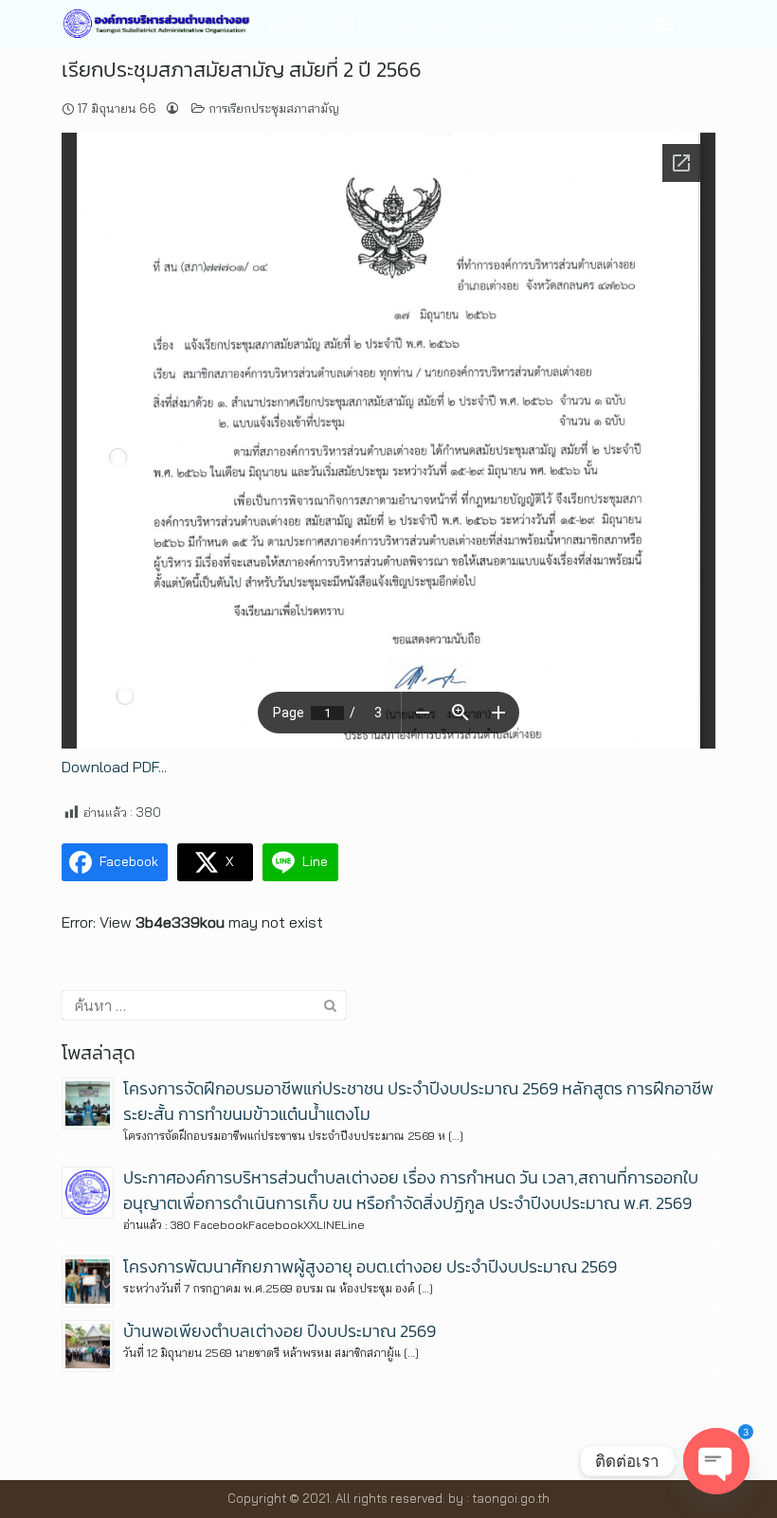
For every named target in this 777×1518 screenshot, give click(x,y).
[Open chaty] (716, 1461)
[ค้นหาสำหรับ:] (204, 1005)
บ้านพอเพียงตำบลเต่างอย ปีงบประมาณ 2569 (279, 1331)
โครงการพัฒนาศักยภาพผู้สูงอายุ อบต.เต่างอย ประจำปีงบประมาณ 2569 (370, 1266)
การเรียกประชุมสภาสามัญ (273, 108)
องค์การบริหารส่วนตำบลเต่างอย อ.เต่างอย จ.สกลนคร (472, 23)
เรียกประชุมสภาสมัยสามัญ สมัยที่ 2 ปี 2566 (242, 69)
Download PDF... (114, 766)
